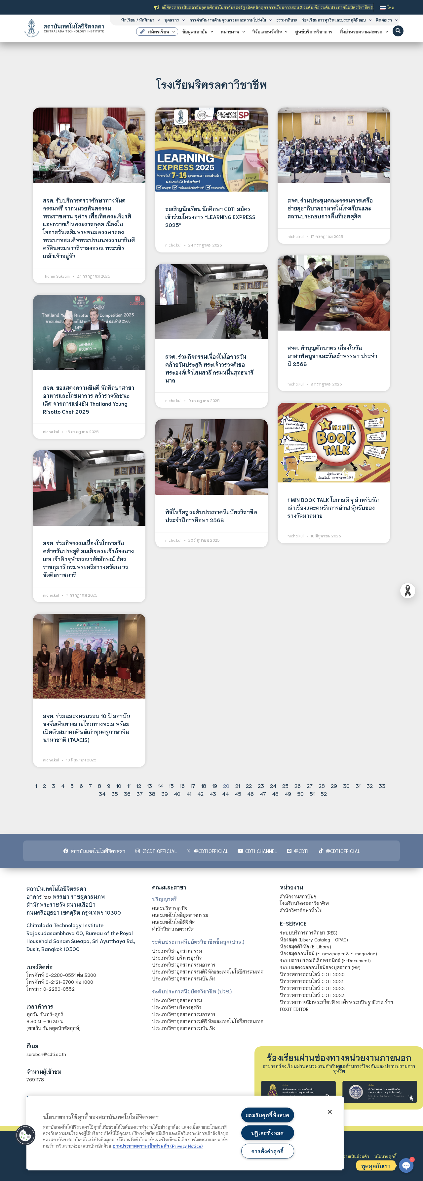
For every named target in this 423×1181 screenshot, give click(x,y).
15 (171, 785)
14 (160, 785)
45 (238, 793)
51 (312, 793)
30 (346, 785)
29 (334, 785)
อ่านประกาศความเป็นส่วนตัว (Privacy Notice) (158, 1145)
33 (382, 785)
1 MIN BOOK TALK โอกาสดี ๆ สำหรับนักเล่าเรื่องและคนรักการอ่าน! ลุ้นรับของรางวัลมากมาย (333, 507)
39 (164, 793)
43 (213, 793)
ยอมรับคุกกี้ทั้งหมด (267, 1115)
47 (263, 793)
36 (127, 793)
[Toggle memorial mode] (408, 591)
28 (322, 785)
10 (118, 785)
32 (369, 785)
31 (358, 785)
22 (249, 785)
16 (182, 785)
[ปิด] (330, 1112)
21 (237, 785)
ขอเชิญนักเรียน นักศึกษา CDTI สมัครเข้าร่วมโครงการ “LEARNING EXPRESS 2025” (210, 216)
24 (273, 785)
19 (214, 785)
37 (139, 793)
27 (310, 785)
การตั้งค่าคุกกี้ (267, 1151)
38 (152, 793)
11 (129, 785)
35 (114, 793)
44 (225, 793)
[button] (398, 30)
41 (188, 793)
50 (300, 793)
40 (177, 793)
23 (261, 785)
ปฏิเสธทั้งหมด (267, 1133)
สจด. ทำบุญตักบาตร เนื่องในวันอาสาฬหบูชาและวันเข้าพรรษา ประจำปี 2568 (332, 355)
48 (275, 793)
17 (193, 785)
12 (138, 785)
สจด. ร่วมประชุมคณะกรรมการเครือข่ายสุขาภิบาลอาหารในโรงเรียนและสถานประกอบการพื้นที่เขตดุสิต (330, 208)
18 (203, 785)
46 (250, 793)
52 (324, 793)
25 (285, 785)
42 (200, 793)
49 (288, 793)
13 (149, 785)
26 (297, 785)
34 (102, 793)
